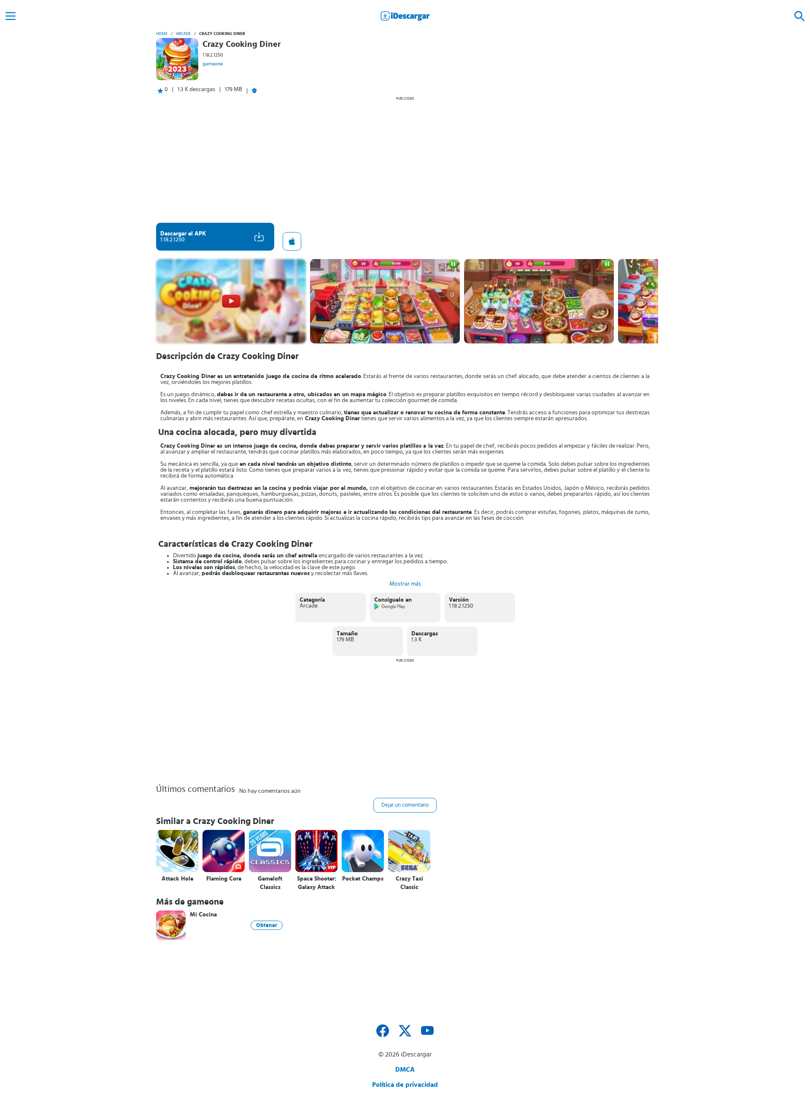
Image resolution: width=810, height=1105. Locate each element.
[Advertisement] (405, 159)
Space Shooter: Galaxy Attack (316, 883)
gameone (212, 63)
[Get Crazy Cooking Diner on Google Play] (390, 608)
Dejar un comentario (405, 805)
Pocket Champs (362, 879)
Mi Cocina (203, 915)
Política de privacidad (405, 1084)
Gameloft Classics (270, 883)
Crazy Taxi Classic (409, 883)
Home (161, 34)
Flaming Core (223, 879)
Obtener (266, 925)
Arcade (183, 34)
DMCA (405, 1069)
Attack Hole (177, 879)
